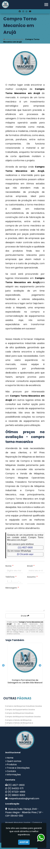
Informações (14, 774)
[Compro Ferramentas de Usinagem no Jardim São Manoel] (25, 660)
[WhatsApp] (26, 11)
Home (10, 757)
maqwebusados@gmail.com (23, 798)
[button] (46, 5)
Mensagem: (12, 587)
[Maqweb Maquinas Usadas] (25, 740)
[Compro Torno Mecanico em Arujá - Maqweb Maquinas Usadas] (5, 4)
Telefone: (10, 576)
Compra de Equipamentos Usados (20, 709)
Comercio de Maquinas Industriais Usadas (23, 706)
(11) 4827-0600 (25, 547)
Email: (30, 566)
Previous (3, 665)
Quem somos (14, 761)
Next (40, 665)
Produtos (12, 764)
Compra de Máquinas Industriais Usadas (23, 716)
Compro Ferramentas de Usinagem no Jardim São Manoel (25, 681)
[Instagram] (23, 11)
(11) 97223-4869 (16, 791)
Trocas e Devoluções (18, 767)
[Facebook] (20, 11)
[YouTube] (30, 11)
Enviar (24, 615)
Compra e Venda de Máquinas (18, 720)
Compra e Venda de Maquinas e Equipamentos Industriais (19, 724)
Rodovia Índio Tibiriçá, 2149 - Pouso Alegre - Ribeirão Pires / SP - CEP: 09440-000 (24, 812)
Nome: (9, 566)
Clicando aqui (26, 554)
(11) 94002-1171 (15, 788)
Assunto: (32, 576)
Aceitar (24, 842)
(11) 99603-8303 (16, 795)
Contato (11, 771)
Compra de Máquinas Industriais (19, 713)
